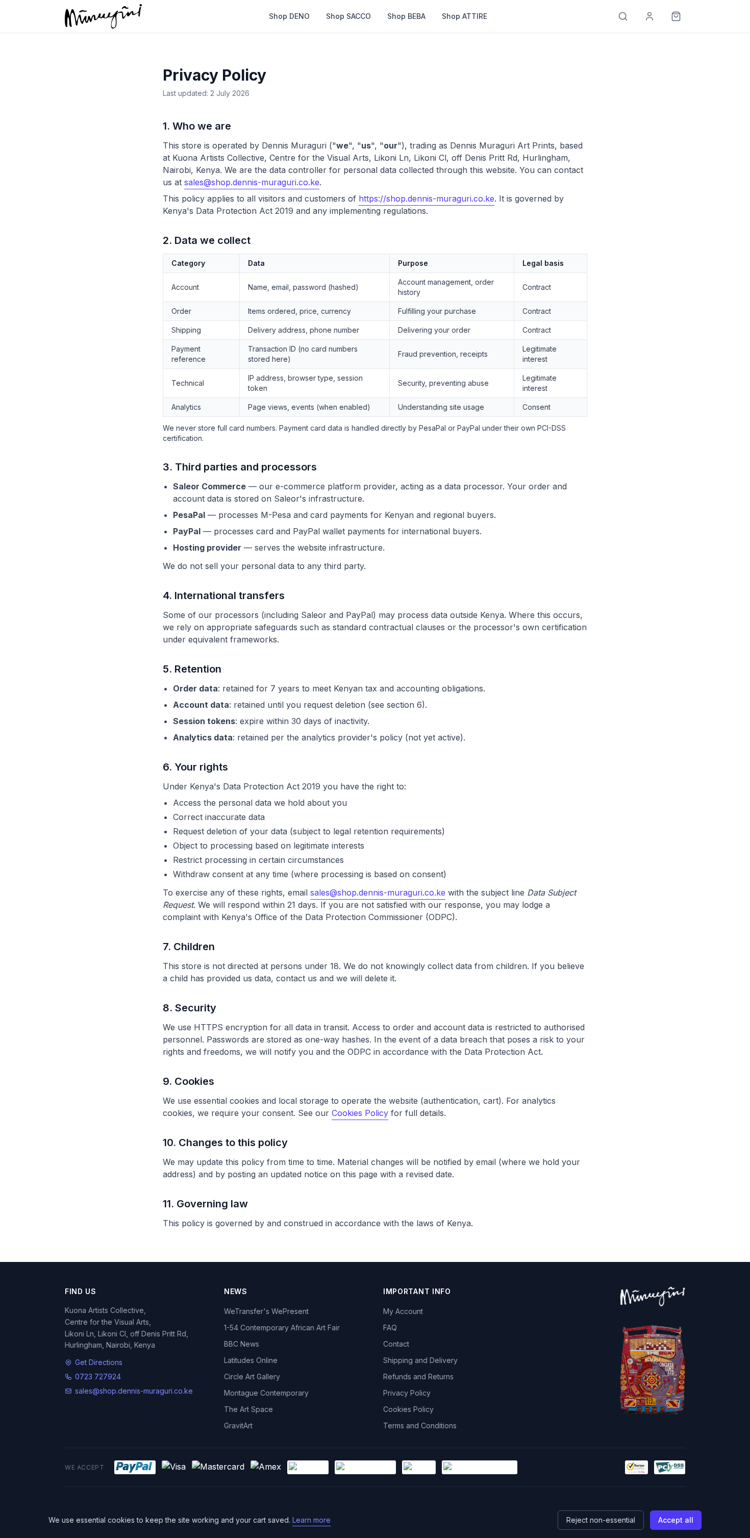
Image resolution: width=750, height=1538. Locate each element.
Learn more (311, 1520)
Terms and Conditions (420, 1425)
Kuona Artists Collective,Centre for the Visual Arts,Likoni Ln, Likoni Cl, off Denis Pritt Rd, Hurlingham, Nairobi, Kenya (126, 1327)
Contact (396, 1343)
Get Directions (98, 1362)
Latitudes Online (251, 1360)
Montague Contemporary (266, 1392)
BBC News (241, 1343)
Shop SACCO (348, 16)
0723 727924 (98, 1376)
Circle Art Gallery (252, 1376)
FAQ (390, 1327)
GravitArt (238, 1425)
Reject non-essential (600, 1520)
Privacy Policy (407, 1392)
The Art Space (248, 1409)
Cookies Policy (360, 1113)
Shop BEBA (406, 16)
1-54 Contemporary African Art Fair (282, 1327)
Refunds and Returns (418, 1376)
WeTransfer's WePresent (266, 1311)
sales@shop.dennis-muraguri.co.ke (251, 182)
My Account (403, 1311)
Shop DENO (289, 16)
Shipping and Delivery (420, 1360)
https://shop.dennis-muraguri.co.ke (426, 198)
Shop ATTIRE (464, 16)
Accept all (675, 1520)
